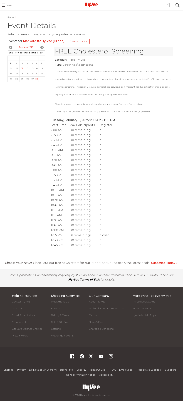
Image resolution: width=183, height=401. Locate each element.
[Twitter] (91, 357)
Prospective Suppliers (148, 369)
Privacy (21, 369)
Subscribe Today (163, 263)
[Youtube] (101, 357)
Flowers (55, 308)
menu (10, 5)
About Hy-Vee (97, 301)
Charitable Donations (101, 328)
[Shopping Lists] (167, 5)
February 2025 (26, 47)
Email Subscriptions (23, 315)
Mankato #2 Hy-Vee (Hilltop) (43, 41)
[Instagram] (111, 357)
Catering (56, 328)
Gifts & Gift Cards (60, 322)
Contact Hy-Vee (21, 301)
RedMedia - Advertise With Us (106, 308)
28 (36, 79)
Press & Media (20, 335)
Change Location (79, 41)
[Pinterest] (82, 357)
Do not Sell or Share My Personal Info (51, 369)
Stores (11, 17)
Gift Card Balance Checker (27, 328)
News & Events (97, 322)
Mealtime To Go (60, 301)
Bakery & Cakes (60, 315)
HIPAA (112, 369)
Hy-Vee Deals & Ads (144, 301)
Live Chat (17, 308)
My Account (19, 322)
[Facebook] (72, 357)
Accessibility (106, 374)
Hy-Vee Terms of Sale (84, 279)
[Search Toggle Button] (177, 5)
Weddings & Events (62, 335)
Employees (125, 369)
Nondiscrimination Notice (81, 374)
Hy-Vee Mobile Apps (144, 315)
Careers (93, 315)
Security (81, 369)
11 (22, 68)
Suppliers (170, 369)
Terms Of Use (97, 369)
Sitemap (9, 369)
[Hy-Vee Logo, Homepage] (91, 5)
